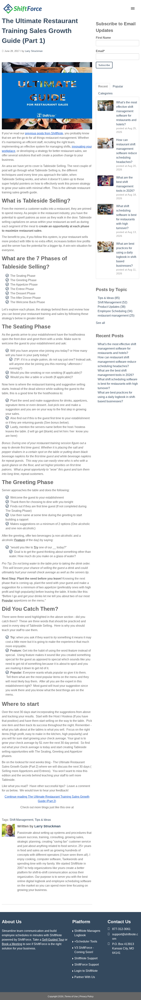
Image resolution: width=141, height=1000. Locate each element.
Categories (105, 93)
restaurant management (116, 315)
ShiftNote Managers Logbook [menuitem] (87, 933)
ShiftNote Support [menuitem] (85, 958)
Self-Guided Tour (53, 939)
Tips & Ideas (43, 819)
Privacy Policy (86, 996)
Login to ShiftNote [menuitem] (86, 970)
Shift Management (21, 819)
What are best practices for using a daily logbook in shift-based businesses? (116, 397)
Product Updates (111, 306)
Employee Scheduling (115, 311)
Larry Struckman (34, 51)
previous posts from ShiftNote (44, 133)
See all (100, 322)
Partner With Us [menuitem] (84, 977)
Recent (103, 86)
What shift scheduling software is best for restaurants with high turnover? (118, 384)
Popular (118, 86)
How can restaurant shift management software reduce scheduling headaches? (117, 362)
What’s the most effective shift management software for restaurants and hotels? (117, 348)
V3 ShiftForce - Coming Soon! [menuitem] (84, 950)
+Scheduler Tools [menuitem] (85, 941)
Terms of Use (71, 996)
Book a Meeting (12, 944)
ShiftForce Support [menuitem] (86, 964)
